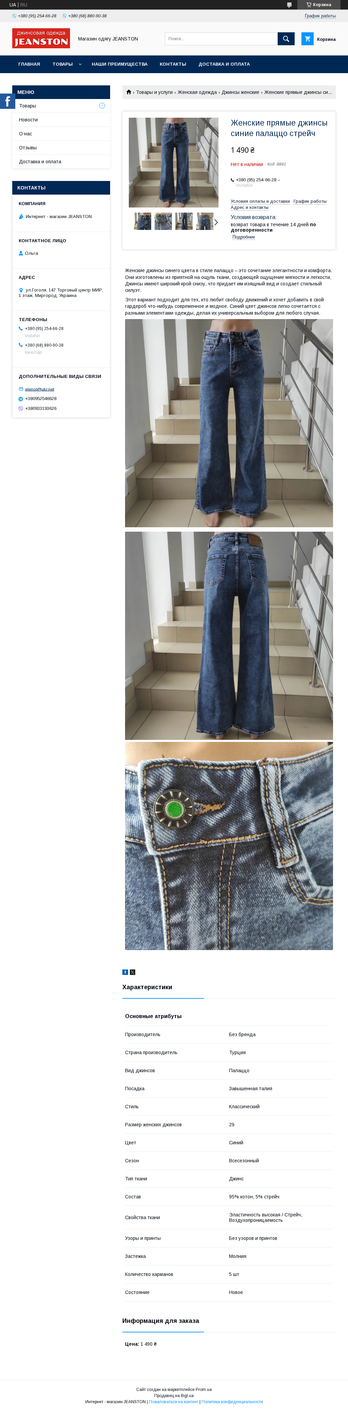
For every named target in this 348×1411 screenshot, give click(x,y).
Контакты (173, 64)
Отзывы (28, 147)
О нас (25, 133)
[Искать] (286, 38)
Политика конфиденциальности (232, 1401)
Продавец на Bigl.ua (174, 1395)
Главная (29, 64)
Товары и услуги (154, 92)
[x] (132, 973)
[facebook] (125, 973)
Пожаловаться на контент (173, 1401)
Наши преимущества (119, 64)
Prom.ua (204, 1389)
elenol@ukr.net (39, 389)
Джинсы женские (240, 92)
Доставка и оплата (224, 64)
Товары (62, 64)
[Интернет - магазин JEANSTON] (41, 46)
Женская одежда (197, 92)
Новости (28, 119)
